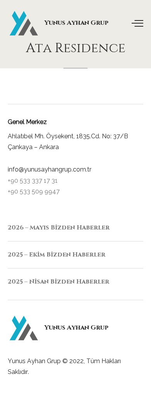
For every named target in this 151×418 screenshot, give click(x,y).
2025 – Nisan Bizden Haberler (58, 281)
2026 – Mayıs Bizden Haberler (59, 227)
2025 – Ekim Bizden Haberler (56, 254)
